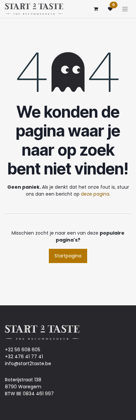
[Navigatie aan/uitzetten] (125, 9)
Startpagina (68, 255)
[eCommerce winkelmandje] (96, 9)
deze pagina (95, 194)
